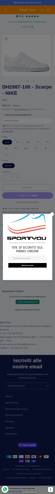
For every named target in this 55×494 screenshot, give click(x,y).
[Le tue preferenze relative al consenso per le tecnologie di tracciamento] (50, 489)
